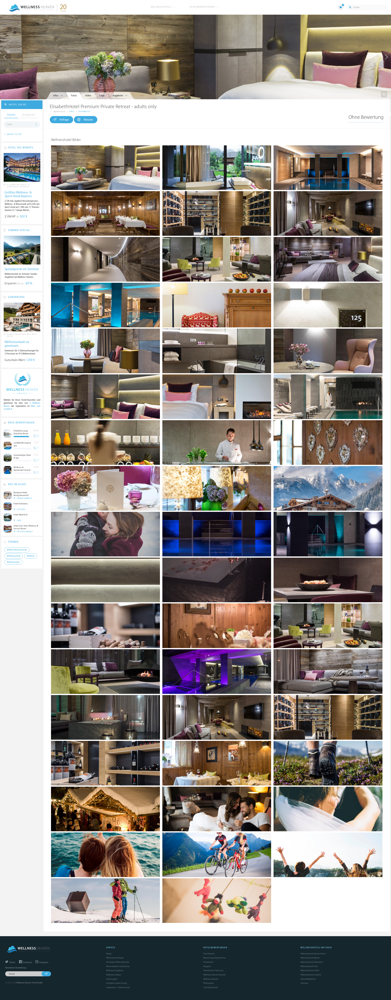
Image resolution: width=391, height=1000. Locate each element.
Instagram (43, 962)
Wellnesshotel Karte (115, 957)
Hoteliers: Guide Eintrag (116, 983)
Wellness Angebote (114, 970)
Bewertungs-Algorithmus (214, 957)
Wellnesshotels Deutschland (312, 953)
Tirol (72, 112)
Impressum (111, 987)
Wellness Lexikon (113, 974)
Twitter (12, 962)
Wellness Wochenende (17, 550)
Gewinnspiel (111, 979)
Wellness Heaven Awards (214, 974)
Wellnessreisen (13, 562)
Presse (108, 953)
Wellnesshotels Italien (310, 970)
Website (88, 119)
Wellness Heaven (210, 979)
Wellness (31, 556)
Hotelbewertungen (203, 6)
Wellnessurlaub (13, 556)
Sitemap (304, 983)
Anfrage (64, 119)
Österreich (84, 112)
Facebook (27, 962)
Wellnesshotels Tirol (309, 966)
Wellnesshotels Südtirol (310, 974)
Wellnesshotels (161, 6)
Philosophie (208, 983)
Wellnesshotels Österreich (311, 962)
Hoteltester (208, 962)
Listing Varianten (210, 987)
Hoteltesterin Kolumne (213, 970)
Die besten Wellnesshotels (117, 962)
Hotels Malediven (308, 979)
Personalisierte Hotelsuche (117, 966)
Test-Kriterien (209, 953)
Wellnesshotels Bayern (310, 957)
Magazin (207, 966)
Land (9, 124)
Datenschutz (124, 987)
